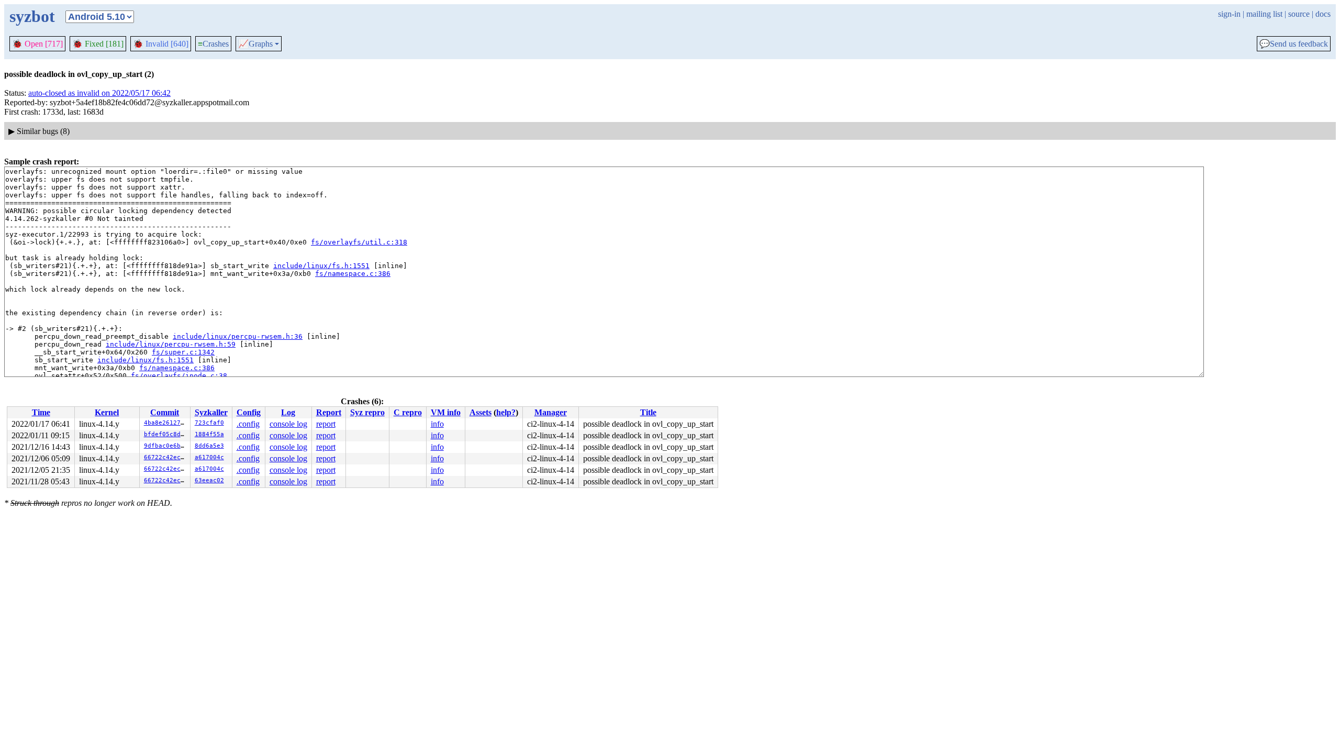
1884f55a (209, 434)
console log (288, 423)
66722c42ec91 (166, 457)
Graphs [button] (255, 44)
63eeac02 (209, 480)
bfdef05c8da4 (166, 434)
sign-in (1229, 13)
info (437, 423)
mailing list (1264, 13)
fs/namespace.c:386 (352, 274)
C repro (408, 412)
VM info (446, 412)
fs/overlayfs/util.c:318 (359, 242)
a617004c (209, 457)
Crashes (213, 43)
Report (328, 412)
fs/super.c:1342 (183, 352)
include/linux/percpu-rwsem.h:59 (171, 344)
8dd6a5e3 (209, 445)
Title (648, 412)
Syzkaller (211, 412)
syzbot (32, 16)
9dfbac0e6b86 (166, 445)
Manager (550, 412)
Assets (481, 412)
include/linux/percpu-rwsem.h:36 (238, 336)
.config (248, 423)
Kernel (107, 412)
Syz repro (367, 412)
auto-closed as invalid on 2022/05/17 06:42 (99, 92)
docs (1323, 13)
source (1299, 13)
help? (506, 412)
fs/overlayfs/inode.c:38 (179, 376)
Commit (164, 412)
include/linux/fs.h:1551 (321, 266)
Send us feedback (1293, 44)
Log (288, 412)
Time (41, 412)
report (326, 423)
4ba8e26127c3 (166, 422)
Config (249, 412)
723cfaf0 (209, 422)
